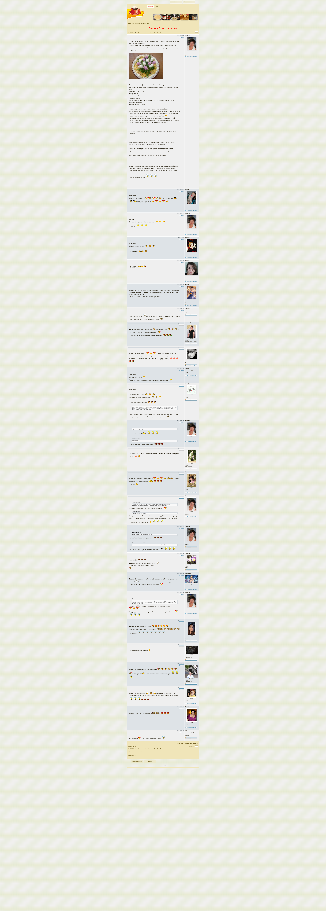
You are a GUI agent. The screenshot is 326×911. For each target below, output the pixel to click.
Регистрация (150, 6)
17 (154, 32)
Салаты (147, 23)
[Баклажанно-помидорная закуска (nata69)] (166, 20)
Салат (163, 28)
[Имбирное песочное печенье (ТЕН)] (175, 20)
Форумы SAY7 (131, 23)
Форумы (176, 1)
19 (160, 32)
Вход (157, 6)
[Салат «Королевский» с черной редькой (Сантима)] (157, 20)
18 (157, 32)
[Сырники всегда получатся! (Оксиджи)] (193, 20)
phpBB (165, 765)
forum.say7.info (166, 764)
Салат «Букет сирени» (187, 743)
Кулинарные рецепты (189, 1)
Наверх (318, 907)
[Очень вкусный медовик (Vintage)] (184, 20)
